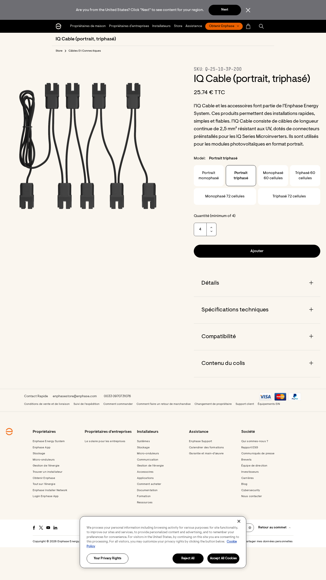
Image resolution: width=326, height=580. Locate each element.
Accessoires (145, 472)
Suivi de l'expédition (87, 404)
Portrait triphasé (241, 175)
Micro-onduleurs (44, 459)
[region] (163, 542)
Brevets (246, 459)
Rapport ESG (249, 447)
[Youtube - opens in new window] (48, 527)
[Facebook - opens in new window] (33, 527)
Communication (147, 459)
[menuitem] (88, 26)
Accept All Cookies (223, 558)
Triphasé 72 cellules (289, 196)
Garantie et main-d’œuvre (206, 453)
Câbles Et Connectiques (84, 50)
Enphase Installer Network (50, 490)
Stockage (39, 453)
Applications (145, 478)
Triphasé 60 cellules (305, 175)
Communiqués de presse (258, 453)
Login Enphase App (46, 496)
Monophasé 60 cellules (273, 175)
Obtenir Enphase (44, 478)
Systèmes (143, 441)
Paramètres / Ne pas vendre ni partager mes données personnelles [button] (248, 541)
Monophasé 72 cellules (224, 196)
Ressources (144, 502)
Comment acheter (149, 484)
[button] (261, 26)
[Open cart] (248, 26)
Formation (144, 496)
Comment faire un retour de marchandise (164, 404)
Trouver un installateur (48, 472)
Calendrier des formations (206, 447)
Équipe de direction (254, 465)
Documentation (147, 490)
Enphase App (41, 447)
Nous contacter (251, 496)
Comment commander (118, 404)
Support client (245, 404)
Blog (244, 484)
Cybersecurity (250, 490)
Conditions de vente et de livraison (47, 404)
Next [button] (224, 9)
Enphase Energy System (49, 441)
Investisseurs (250, 472)
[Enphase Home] (58, 26)
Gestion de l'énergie (46, 465)
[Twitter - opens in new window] (41, 527)
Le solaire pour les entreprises (105, 441)
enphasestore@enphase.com (75, 396)
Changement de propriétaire (213, 404)
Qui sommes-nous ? (254, 441)
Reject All (188, 558)
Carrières (247, 478)
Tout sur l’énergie (44, 484)
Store (59, 50)
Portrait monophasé (209, 175)
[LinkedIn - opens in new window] (55, 527)
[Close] (239, 521)
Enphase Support (200, 441)
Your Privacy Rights (107, 558)
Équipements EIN (269, 404)
